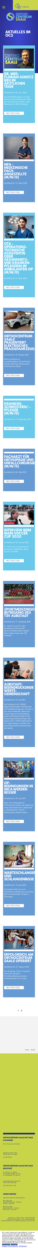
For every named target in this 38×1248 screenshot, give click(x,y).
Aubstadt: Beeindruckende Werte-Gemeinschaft (19, 689)
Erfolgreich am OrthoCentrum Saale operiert (18, 957)
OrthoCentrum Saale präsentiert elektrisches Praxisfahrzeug (19, 342)
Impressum (11, 1218)
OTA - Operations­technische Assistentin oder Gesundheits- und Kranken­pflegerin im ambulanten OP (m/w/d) (18, 258)
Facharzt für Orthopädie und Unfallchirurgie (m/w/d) (19, 461)
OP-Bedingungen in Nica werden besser (18, 787)
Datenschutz (20, 1218)
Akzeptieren (6, 1244)
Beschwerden (30, 1219)
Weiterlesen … (14, 113)
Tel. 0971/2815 (7, 1157)
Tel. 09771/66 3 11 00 (9, 1185)
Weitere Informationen (10, 1246)
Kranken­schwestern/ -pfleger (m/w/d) (17, 408)
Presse (23, 1219)
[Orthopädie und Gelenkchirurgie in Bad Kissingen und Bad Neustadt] (19, 20)
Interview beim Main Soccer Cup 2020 (17, 533)
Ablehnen (14, 1244)
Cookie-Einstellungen (13, 1219)
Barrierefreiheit (30, 1218)
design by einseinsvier (28, 1221)
